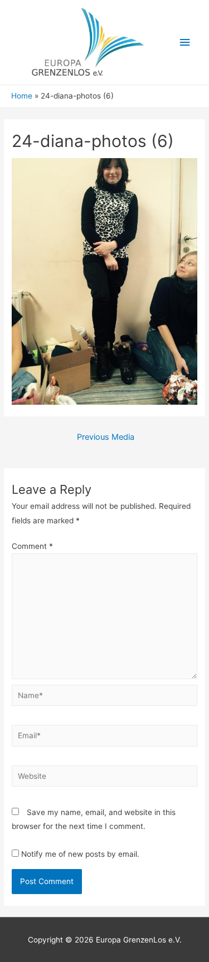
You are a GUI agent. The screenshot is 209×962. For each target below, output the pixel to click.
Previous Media (105, 437)
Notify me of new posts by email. (80, 854)
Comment (32, 546)
